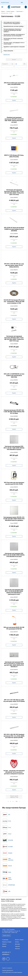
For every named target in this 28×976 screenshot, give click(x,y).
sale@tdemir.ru (5, 954)
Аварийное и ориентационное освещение (14, 47)
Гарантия (17, 946)
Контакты (17, 948)
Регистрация (6, 2)
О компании (5, 939)
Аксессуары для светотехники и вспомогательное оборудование (13, 23)
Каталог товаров (10, 11)
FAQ (22, 2)
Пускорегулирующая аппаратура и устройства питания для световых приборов (12, 30)
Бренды (4, 946)
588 (16, 801)
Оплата (17, 941)
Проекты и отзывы (6, 941)
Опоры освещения (9, 50)
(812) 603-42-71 (6, 952)
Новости (4, 944)
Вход (2, 2)
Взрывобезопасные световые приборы (14, 26)
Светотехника (19, 11)
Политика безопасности (7, 970)
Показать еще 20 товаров (14, 796)
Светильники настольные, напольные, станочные (13, 39)
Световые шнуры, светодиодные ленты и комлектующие (14, 43)
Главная (3, 11)
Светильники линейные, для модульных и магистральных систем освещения (14, 35)
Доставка (17, 944)
